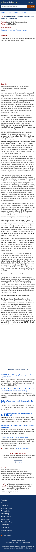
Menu (31, 2)
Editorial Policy (6, 516)
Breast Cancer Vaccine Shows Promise (14, 437)
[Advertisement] (18, 63)
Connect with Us (6, 530)
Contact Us (4, 505)
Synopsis (4, 30)
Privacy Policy (5, 511)
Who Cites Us (5, 519)
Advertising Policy (7, 522)
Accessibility (5, 514)
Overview (11, 30)
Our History (5, 503)
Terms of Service (6, 508)
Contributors (5, 524)
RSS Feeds (7, 535)
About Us (4, 500)
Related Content (21, 30)
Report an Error (6, 533)
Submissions (5, 527)
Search (31, 6)
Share (19, 462)
